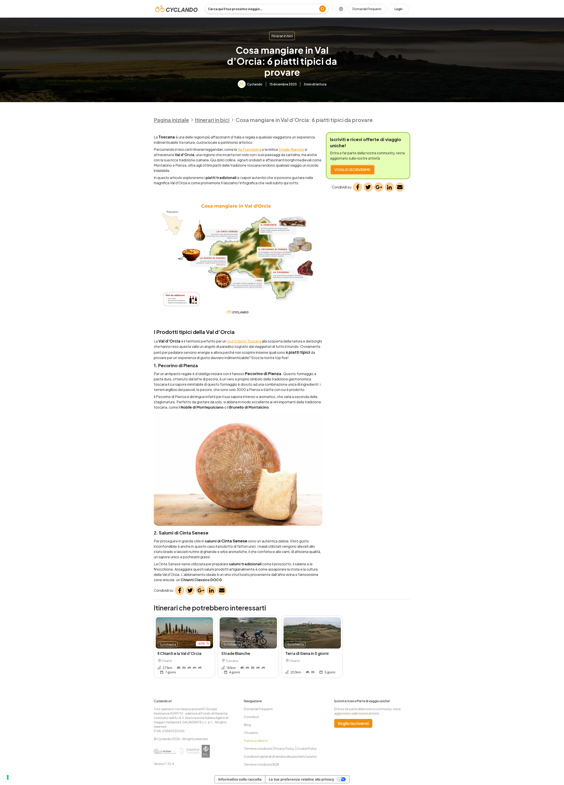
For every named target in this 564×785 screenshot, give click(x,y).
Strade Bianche (291, 149)
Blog (247, 725)
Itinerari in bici (282, 35)
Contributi (251, 717)
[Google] (200, 590)
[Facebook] (179, 590)
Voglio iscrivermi (353, 723)
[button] (207, 623)
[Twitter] (190, 590)
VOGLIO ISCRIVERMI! (352, 169)
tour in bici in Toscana (244, 341)
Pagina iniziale (171, 119)
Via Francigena (249, 149)
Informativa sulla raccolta (240, 779)
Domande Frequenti (366, 9)
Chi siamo (251, 733)
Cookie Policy (306, 748)
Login (399, 9)
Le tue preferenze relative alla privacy (301, 779)
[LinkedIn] (211, 590)
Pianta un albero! (256, 741)
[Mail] (221, 590)
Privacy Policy (284, 748)
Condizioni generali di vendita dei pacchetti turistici (280, 756)
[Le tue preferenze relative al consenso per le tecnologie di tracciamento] (8, 777)
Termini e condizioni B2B (261, 764)
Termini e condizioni (258, 748)
